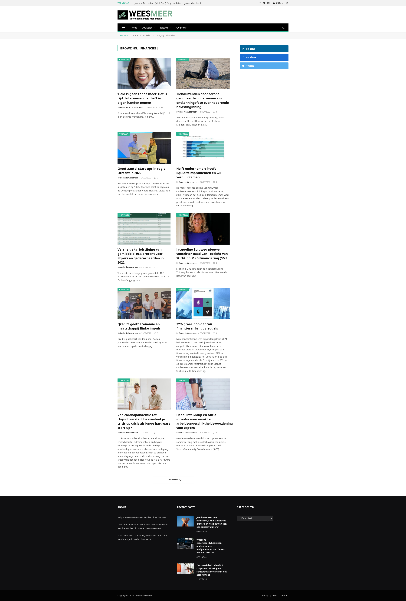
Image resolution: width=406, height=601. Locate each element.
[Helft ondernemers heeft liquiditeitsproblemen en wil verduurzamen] (202, 148)
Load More (172, 479)
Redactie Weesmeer (188, 111)
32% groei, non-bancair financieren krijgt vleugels (197, 326)
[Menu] (123, 27)
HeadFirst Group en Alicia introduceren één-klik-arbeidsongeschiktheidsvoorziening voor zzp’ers (202, 421)
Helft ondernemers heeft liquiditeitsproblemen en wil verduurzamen (198, 172)
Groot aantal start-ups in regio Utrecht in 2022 (141, 170)
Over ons (181, 27)
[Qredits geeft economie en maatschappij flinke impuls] (144, 303)
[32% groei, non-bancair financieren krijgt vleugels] (202, 303)
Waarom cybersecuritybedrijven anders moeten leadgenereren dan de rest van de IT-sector (210, 546)
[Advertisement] (264, 96)
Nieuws (164, 27)
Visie (275, 595)
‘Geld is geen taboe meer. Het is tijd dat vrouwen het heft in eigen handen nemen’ (142, 98)
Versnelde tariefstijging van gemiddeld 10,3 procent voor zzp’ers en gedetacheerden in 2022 (141, 256)
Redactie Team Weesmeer (131, 107)
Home (134, 27)
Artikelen (147, 27)
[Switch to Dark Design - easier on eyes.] (287, 3)
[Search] (283, 27)
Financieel (124, 59)
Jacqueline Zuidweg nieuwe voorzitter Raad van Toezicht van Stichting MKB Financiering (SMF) (202, 253)
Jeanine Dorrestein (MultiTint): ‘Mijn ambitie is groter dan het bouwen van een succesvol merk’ (170, 3)
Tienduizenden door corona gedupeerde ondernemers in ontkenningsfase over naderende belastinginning (202, 100)
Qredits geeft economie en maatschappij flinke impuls (139, 326)
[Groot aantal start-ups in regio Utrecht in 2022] (144, 148)
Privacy (265, 595)
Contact (284, 595)
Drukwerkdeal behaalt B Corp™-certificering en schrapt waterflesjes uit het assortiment (211, 570)
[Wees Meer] (145, 15)
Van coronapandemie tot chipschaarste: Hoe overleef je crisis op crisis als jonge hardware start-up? (144, 421)
